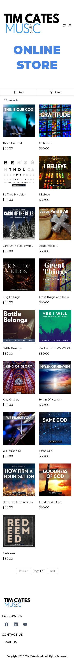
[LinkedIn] (15, 624)
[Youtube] (25, 624)
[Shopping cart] (64, 25)
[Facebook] (6, 624)
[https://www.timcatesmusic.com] (31, 25)
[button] (69, 25)
